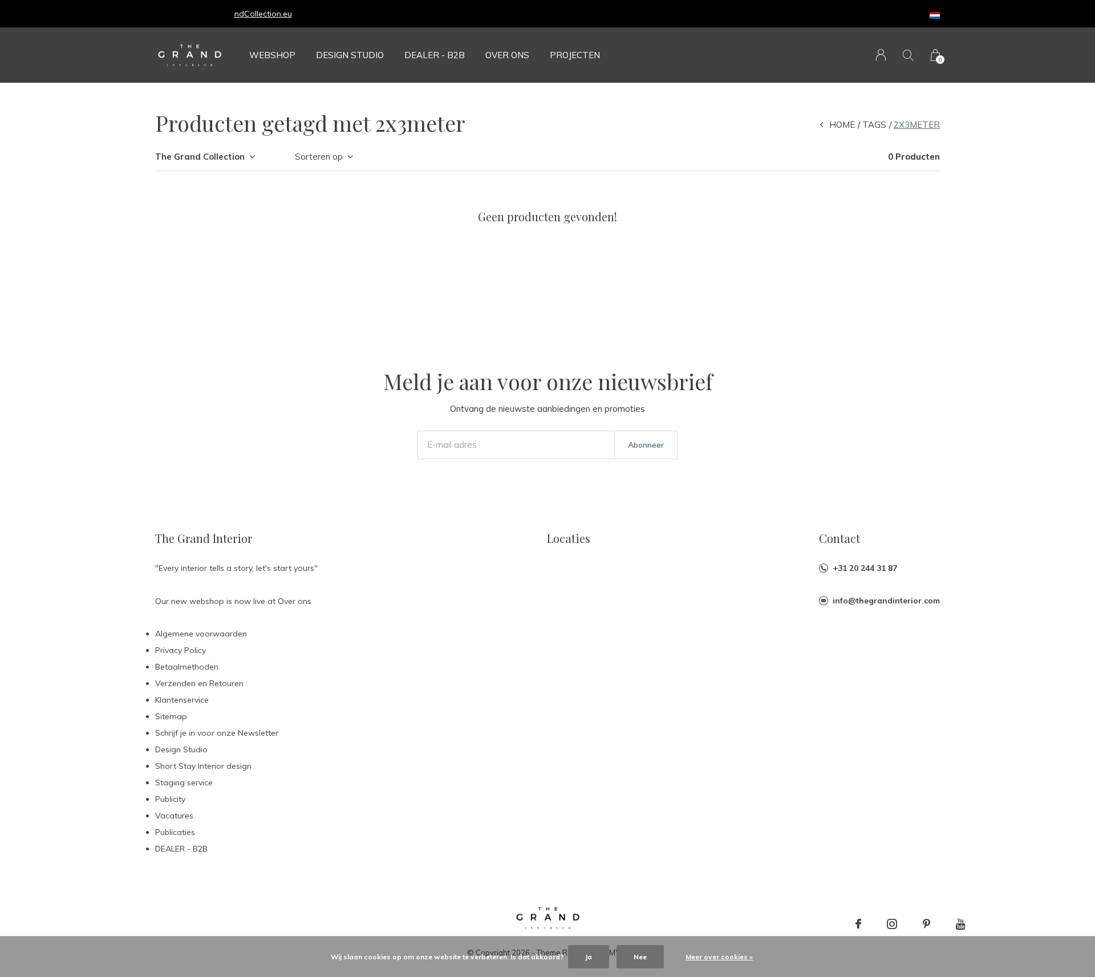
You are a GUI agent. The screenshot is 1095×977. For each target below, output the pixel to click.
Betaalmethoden (186, 667)
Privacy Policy (180, 650)
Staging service (184, 782)
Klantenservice (182, 700)
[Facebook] (858, 924)
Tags (874, 124)
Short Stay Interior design (203, 766)
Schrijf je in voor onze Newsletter (216, 733)
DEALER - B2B (434, 55)
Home (842, 124)
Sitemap (171, 716)
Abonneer (646, 445)
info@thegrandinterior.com (886, 600)
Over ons (507, 55)
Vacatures (174, 815)
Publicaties (175, 832)
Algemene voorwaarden (201, 634)
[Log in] (881, 55)
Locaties (568, 538)
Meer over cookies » (719, 956)
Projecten (575, 55)
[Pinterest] (926, 924)
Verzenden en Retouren (199, 683)
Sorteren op (319, 156)
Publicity (170, 799)
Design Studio (350, 55)
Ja (588, 956)
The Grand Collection (200, 156)
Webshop (272, 55)
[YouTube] (961, 924)
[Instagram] (892, 924)
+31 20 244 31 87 (865, 568)
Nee (640, 956)
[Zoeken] (908, 55)
